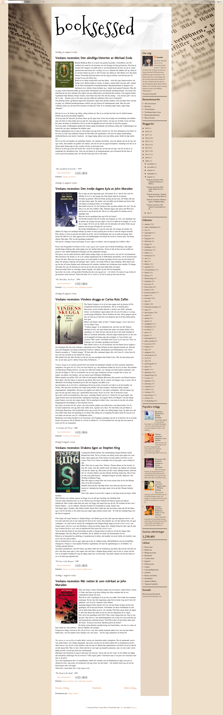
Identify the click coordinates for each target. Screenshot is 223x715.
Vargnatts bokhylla (151, 584)
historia (147, 289)
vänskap (147, 392)
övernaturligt (75, 435)
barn (146, 235)
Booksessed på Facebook (151, 594)
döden (147, 264)
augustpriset (149, 233)
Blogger (133, 707)
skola (146, 366)
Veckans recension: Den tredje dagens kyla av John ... (155, 189)
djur (146, 261)
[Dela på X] (81, 173)
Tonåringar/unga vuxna (153, 112)
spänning (82, 287)
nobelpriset (148, 326)
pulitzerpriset (149, 338)
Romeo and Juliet (151, 575)
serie (76, 287)
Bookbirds (148, 555)
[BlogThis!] (79, 173)
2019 (147, 128)
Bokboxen (148, 550)
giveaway (148, 284)
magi (146, 309)
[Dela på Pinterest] (86, 173)
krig (64, 287)
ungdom (89, 287)
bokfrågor (148, 247)
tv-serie (147, 378)
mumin (147, 318)
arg (146, 230)
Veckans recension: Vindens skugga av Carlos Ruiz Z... (157, 195)
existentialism (149, 270)
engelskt (147, 267)
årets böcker (149, 395)
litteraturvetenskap (151, 307)
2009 (147, 161)
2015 (147, 141)
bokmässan (148, 250)
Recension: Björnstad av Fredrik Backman (159, 414)
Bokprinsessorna (150, 552)
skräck (79, 569)
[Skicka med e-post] (76, 173)
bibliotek (148, 241)
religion (147, 346)
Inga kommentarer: (64, 173)
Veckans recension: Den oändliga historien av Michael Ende (93, 58)
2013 (147, 148)
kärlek (147, 304)
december (150, 164)
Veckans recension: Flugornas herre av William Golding (160, 486)
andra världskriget (151, 227)
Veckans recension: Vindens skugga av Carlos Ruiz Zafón (91, 299)
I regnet (147, 567)
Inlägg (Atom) (73, 693)
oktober (150, 170)
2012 (147, 151)
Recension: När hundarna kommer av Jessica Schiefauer (160, 463)
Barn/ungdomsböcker (152, 115)
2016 (147, 138)
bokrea (147, 253)
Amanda (160, 57)
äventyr (147, 398)
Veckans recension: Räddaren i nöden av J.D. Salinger (160, 510)
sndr (121, 707)
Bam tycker (149, 547)
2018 (147, 131)
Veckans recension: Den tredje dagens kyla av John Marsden (94, 188)
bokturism (148, 255)
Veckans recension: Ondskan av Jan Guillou (160, 437)
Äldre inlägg (130, 687)
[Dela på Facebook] (83, 173)
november (151, 167)
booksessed (95, 27)
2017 (147, 135)
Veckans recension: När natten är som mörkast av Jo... (156, 207)
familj (147, 272)
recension (72, 176)
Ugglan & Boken (150, 581)
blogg (147, 244)
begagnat (148, 238)
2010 (147, 157)
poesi (146, 332)
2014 (147, 144)
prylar (147, 335)
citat (146, 258)
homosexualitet (150, 292)
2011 (147, 154)
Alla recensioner (150, 103)
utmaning (148, 383)
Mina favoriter (150, 118)
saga (146, 349)
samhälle (148, 352)
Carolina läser (149, 558)
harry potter (149, 287)
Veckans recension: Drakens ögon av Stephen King (87, 448)
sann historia (149, 355)
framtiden (148, 281)
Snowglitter (149, 578)
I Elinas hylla (149, 564)
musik (147, 321)
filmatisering (149, 278)
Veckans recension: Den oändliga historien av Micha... (155, 181)
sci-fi (146, 358)
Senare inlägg (62, 687)
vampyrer (148, 386)
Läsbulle (148, 572)
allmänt (147, 224)
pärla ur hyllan (150, 341)
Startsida (96, 687)
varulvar (147, 389)
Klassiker (148, 106)
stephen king (86, 569)
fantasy (65, 176)
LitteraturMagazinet (152, 569)
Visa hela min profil (149, 94)
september (151, 173)
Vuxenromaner (150, 109)
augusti (150, 177)
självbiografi (149, 363)
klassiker (148, 298)
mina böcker (149, 312)
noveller (147, 329)
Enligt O (147, 561)
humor (147, 295)
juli (148, 213)
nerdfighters (149, 324)
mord (146, 315)
